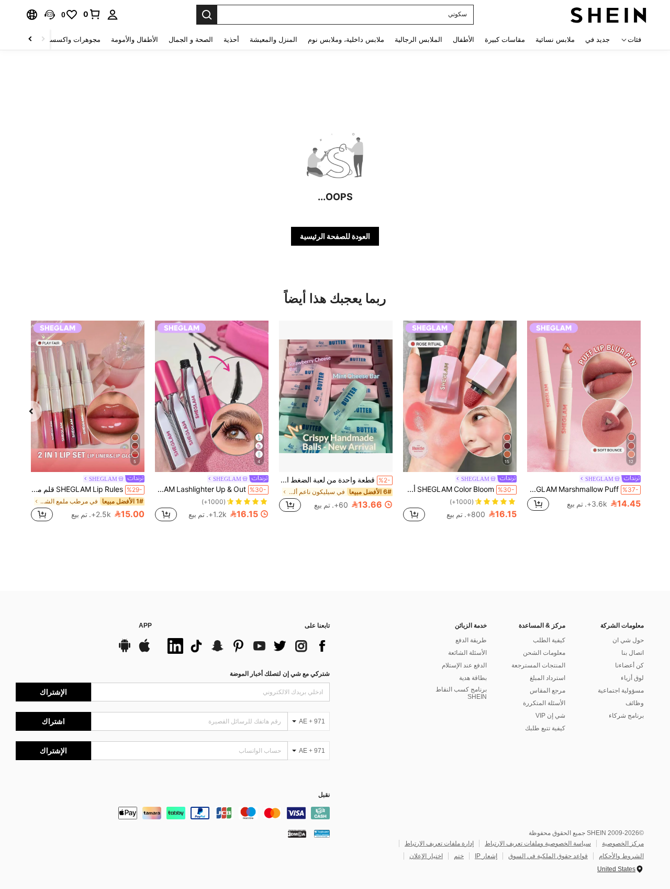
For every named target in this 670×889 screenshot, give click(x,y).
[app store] (144, 650)
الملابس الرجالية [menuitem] (418, 39)
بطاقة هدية (473, 678)
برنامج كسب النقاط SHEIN (461, 693)
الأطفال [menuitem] (463, 39)
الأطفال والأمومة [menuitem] (134, 39)
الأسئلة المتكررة (544, 703)
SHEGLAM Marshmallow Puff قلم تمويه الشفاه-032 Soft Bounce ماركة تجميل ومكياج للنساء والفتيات (583, 489)
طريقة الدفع (471, 640)
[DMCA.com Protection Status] (297, 833)
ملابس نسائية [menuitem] (555, 39)
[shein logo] (608, 14)
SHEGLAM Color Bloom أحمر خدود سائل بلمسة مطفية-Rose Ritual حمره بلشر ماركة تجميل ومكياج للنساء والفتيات (459, 489)
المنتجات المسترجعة (538, 665)
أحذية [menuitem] (231, 39)
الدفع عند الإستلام (464, 665)
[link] (92, 14)
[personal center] (112, 14)
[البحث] (206, 15)
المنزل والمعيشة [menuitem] (273, 39)
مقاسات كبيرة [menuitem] (505, 39)
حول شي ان (628, 640)
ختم (459, 856)
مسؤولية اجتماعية (621, 690)
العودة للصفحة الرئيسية (335, 236)
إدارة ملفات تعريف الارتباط (439, 843)
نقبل (324, 795)
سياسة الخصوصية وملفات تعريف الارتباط (538, 843)
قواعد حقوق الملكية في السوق (548, 856)
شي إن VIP (550, 715)
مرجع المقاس (547, 690)
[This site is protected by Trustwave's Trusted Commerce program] (322, 833)
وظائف (635, 703)
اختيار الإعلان (426, 856)
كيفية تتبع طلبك (545, 728)
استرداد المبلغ (547, 678)
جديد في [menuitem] (597, 39)
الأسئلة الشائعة (467, 652)
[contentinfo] (173, 813)
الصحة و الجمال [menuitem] (191, 39)
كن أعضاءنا (629, 665)
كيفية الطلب (549, 640)
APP (145, 625)
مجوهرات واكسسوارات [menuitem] (66, 39)
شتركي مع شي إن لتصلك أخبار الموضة (280, 673)
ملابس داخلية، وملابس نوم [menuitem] (346, 39)
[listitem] (584, 422)
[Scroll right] (30, 39)
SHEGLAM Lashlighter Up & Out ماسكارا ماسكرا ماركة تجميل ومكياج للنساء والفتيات (210, 489)
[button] (49, 14)
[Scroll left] (43, 39)
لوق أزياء (632, 678)
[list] (246, 646)
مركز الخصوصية (623, 843)
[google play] (124, 650)
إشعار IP (486, 856)
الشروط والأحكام (621, 856)
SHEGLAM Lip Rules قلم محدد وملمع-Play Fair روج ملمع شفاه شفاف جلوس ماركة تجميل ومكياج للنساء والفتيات (86, 489)
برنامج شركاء (626, 715)
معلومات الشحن (544, 652)
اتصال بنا (632, 652)
